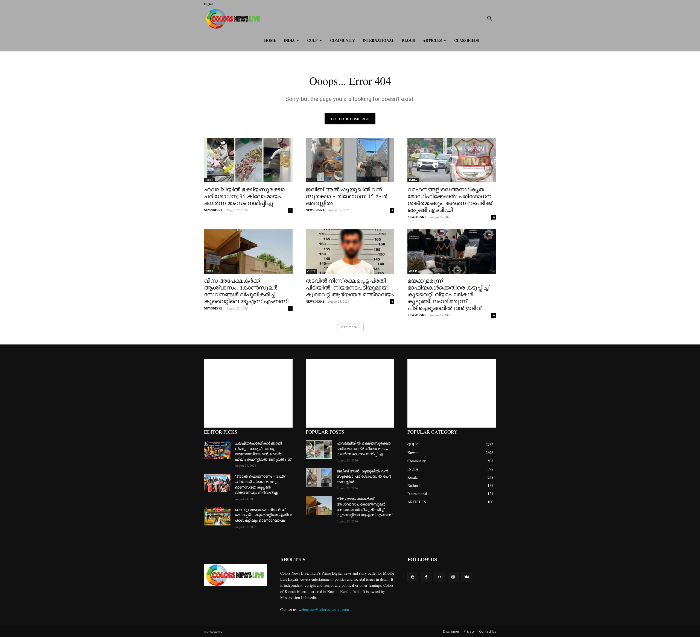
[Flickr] (439, 577)
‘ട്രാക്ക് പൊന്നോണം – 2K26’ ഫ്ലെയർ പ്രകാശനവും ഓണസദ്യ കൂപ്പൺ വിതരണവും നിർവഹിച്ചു (260, 484)
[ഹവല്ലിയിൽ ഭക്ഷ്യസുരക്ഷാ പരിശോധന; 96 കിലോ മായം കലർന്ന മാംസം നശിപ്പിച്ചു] (248, 160)
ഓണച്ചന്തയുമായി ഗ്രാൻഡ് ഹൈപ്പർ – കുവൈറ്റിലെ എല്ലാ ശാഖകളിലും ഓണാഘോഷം (263, 515)
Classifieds (466, 40)
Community (342, 40)
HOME (270, 40)
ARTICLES (432, 40)
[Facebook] (426, 577)
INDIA (289, 40)
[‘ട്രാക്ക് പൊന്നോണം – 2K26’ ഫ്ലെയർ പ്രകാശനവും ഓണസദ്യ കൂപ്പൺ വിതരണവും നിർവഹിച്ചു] (217, 483)
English (209, 4)
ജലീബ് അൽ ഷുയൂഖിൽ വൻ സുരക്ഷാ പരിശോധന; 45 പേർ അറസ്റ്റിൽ (346, 196)
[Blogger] (412, 577)
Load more (348, 327)
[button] (489, 19)
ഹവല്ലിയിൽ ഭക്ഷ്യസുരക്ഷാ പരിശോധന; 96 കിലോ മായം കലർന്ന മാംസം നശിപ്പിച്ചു (244, 196)
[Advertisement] (248, 393)
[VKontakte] (466, 577)
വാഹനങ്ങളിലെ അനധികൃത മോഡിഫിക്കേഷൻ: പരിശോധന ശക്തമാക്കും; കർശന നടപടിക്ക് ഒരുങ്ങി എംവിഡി (449, 199)
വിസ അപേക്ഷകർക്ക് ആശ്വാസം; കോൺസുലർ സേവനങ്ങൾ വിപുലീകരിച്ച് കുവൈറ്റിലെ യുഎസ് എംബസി (246, 291)
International (378, 40)
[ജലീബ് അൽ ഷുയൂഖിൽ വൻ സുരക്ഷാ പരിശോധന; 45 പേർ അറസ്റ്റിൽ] (350, 160)
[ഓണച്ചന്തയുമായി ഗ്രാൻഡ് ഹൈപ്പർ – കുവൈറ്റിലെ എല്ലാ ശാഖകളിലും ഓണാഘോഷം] (217, 516)
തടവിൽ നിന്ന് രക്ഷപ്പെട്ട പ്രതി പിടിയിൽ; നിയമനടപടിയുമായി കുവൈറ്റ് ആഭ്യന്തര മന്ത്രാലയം (350, 287)
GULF (312, 40)
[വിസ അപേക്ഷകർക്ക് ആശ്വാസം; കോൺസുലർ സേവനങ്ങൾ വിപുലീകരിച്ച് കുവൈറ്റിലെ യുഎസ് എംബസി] (248, 251)
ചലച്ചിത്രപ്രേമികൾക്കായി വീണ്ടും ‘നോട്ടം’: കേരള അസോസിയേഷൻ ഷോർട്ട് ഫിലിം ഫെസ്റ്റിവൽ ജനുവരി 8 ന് (263, 451)
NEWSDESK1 (213, 210)
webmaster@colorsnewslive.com (324, 609)
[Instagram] (453, 577)
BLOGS (408, 40)
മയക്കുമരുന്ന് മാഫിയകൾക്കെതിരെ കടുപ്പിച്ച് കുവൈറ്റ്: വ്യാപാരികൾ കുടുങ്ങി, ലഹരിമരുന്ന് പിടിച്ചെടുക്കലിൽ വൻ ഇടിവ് (447, 294)
